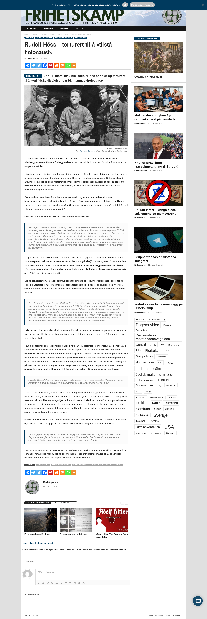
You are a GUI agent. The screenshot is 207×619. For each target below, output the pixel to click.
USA (169, 426)
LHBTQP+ (163, 380)
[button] (181, 28)
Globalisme (162, 356)
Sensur (157, 409)
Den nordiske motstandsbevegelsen (153, 337)
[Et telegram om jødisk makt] (76, 520)
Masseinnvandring (149, 385)
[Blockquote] (66, 583)
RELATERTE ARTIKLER (38, 503)
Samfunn (143, 409)
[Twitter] (39, 65)
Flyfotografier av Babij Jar (37, 534)
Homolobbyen (145, 362)
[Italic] (43, 583)
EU (162, 344)
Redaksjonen (32, 58)
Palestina (140, 397)
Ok (125, 5)
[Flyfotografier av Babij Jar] (40, 520)
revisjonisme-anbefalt (102, 465)
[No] (203, 4)
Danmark (167, 325)
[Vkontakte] (27, 65)
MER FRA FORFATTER (64, 503)
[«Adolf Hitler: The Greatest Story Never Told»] (112, 520)
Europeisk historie (63, 37)
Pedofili (172, 397)
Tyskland (140, 421)
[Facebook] (44, 65)
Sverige (160, 415)
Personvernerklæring (174, 615)
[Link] (75, 583)
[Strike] (52, 583)
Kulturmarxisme (145, 380)
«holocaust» (43, 465)
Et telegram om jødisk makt (74, 534)
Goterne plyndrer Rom (148, 76)
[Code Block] (70, 583)
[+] (83, 582)
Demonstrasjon (142, 330)
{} (79, 582)
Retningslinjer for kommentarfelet (37, 543)
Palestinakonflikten (157, 397)
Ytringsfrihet (141, 433)
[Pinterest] (50, 65)
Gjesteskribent (140, 171)
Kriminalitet (166, 374)
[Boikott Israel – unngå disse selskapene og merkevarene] (158, 193)
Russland (171, 403)
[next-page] (126, 503)
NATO (138, 392)
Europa (173, 344)
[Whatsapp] (68, 65)
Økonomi (170, 433)
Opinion (64, 28)
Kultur (80, 28)
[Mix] (62, 65)
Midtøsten (171, 385)
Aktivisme (140, 319)
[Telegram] (33, 65)
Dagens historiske (47, 34)
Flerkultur (152, 351)
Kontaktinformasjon (155, 615)
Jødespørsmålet (81, 465)
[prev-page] (122, 503)
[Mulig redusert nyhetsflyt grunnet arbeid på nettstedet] (158, 99)
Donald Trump (146, 344)
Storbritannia (142, 415)
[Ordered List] (56, 583)
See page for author (87, 151)
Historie (48, 28)
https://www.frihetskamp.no (53, 487)
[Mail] (45, 491)
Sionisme (169, 409)
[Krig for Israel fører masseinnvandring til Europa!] (158, 146)
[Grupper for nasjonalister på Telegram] (158, 240)
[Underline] (47, 583)
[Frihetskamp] (103, 15)
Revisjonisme (80, 37)
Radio (156, 403)
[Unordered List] (61, 583)
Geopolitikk (144, 356)
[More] (73, 65)
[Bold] (38, 583)
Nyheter (31, 28)
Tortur (118, 465)
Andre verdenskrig (61, 465)
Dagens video (147, 325)
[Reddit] (56, 65)
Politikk (142, 403)
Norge (148, 392)
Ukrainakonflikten (148, 427)
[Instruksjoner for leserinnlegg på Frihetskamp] (158, 287)
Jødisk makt (145, 374)
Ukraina (154, 421)
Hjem (26, 34)
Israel (172, 362)
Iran (160, 362)
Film (138, 350)
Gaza (166, 350)
